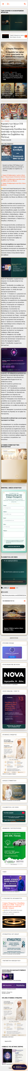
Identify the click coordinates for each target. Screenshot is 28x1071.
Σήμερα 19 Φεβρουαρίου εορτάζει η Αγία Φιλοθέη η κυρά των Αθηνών (13, 180)
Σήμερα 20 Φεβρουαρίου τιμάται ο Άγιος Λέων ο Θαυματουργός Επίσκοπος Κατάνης (13, 176)
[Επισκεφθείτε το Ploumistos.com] (5, 22)
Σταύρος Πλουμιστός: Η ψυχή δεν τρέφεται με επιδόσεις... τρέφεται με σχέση (14, 614)
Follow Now (12, 656)
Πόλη (4, 524)
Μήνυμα (5, 530)
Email (4, 518)
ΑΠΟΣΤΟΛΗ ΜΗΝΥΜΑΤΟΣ (14, 546)
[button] (14, 709)
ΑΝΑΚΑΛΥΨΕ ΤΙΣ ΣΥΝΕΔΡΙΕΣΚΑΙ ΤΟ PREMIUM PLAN (14, 726)
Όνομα (5, 505)
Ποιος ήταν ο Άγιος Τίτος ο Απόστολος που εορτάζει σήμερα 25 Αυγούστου (7, 91)
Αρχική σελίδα (8, 1041)
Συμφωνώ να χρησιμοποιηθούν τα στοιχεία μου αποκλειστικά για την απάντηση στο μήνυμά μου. (15, 541)
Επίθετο (5, 511)
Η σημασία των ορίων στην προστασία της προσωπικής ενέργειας (13, 60)
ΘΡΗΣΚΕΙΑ (7, 121)
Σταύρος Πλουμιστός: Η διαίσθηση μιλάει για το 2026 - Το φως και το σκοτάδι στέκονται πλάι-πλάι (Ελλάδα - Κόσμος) (13, 905)
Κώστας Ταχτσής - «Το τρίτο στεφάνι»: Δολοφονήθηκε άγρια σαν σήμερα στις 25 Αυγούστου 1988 (13, 76)
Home (2, 121)
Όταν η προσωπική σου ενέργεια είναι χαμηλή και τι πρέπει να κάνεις (20, 91)
